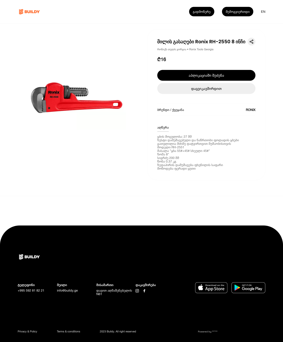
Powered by (205, 331)
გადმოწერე (202, 11)
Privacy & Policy (27, 331)
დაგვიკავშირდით (206, 88)
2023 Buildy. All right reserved (118, 331)
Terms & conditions (68, 331)
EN (263, 11)
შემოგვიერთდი (238, 11)
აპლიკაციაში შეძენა (206, 75)
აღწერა (163, 127)
